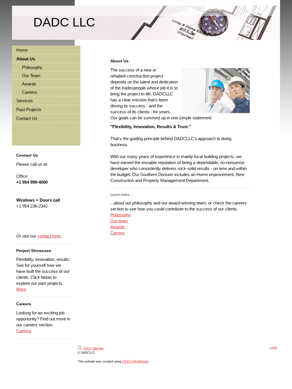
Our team (119, 220)
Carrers (117, 232)
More (21, 289)
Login (273, 347)
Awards (117, 226)
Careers (23, 330)
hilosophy (122, 214)
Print (87, 348)
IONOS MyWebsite (135, 361)
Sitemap (98, 348)
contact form (49, 236)
